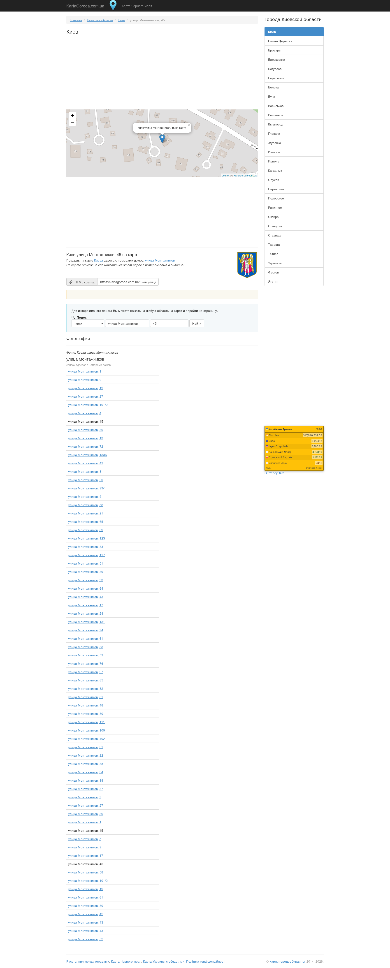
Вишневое (275, 115)
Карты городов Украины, (287, 961)
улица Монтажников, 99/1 (87, 488)
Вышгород (275, 124)
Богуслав (274, 68)
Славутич (275, 226)
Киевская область (100, 20)
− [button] (72, 122)
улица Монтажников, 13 (85, 438)
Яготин (273, 281)
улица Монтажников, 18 (85, 780)
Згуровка (274, 142)
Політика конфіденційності (205, 961)
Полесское (276, 198)
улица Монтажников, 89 (85, 530)
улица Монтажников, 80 (85, 429)
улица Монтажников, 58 (85, 505)
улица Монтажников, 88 (85, 763)
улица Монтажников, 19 (85, 388)
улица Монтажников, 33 (85, 546)
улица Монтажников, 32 (85, 688)
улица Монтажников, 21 (85, 513)
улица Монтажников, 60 (85, 479)
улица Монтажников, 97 (85, 671)
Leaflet (225, 175)
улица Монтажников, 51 (85, 563)
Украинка (275, 263)
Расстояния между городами (87, 961)
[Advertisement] (162, 75)
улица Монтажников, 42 (85, 463)
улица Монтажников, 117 (86, 555)
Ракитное (275, 207)
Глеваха (274, 133)
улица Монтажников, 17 (85, 605)
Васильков (275, 105)
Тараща (274, 244)
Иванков (274, 152)
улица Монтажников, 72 (85, 446)
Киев (121, 20)
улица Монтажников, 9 (84, 379)
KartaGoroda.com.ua (85, 5)
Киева (98, 260)
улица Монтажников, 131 (86, 621)
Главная (76, 20)
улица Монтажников (160, 260)
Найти (196, 323)
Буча (271, 96)
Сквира (273, 216)
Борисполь (276, 78)
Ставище (274, 235)
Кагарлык (275, 170)
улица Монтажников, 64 (85, 588)
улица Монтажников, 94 (85, 630)
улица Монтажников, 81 (85, 697)
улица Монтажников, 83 (85, 646)
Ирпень (273, 161)
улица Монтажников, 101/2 (88, 404)
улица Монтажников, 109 (86, 730)
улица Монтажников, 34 (85, 772)
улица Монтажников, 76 (85, 663)
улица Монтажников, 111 (86, 722)
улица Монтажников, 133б (87, 454)
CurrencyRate (274, 473)
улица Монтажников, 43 (85, 596)
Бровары (274, 50)
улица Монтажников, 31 (85, 747)
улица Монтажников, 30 (85, 713)
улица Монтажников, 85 (85, 680)
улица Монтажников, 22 (85, 755)
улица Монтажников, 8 (84, 471)
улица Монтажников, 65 (85, 521)
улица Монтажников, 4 (84, 413)
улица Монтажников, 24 (85, 613)
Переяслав (276, 189)
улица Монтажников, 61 (85, 638)
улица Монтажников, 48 (85, 705)
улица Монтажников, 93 (85, 580)
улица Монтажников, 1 (84, 371)
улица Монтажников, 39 (85, 571)
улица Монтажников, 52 (85, 655)
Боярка (273, 87)
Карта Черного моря (137, 5)
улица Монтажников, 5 (84, 496)
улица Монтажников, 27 (85, 396)
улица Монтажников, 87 (85, 788)
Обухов (273, 179)
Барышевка (276, 59)
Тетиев (273, 253)
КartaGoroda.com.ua (245, 175)
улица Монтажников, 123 (86, 538)
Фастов (273, 272)
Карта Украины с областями (163, 961)
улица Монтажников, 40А (86, 738)
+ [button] (72, 115)
